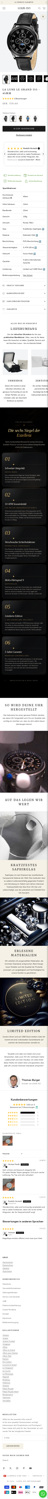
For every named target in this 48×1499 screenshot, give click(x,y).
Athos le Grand (9, 1350)
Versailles (7, 1400)
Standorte (7, 1284)
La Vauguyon (8, 1368)
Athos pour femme (10, 1353)
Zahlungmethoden (10, 1292)
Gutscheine (7, 1271)
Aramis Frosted (9, 1341)
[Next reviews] (43, 154)
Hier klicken (28, 275)
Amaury (6, 1335)
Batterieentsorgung (10, 1322)
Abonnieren (13, 1446)
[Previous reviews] (4, 154)
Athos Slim (7, 1356)
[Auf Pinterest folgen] (24, 1468)
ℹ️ (43, 229)
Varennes (6, 1397)
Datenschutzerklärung (12, 1305)
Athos (5, 1347)
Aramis (5, 1338)
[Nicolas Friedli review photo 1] (9, 1184)
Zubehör (6, 1268)
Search (5, 1460)
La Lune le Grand (10, 1365)
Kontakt (6, 1314)
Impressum (7, 1318)
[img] (8, 1161)
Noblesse (6, 1383)
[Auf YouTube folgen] (30, 1468)
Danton (6, 1359)
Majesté (6, 1377)
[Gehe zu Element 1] (6, 79)
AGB (4, 1301)
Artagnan (6, 1344)
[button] (8, 98)
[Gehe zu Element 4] (30, 78)
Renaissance (8, 1394)
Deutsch (37, 1476)
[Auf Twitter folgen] (10, 1468)
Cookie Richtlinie (9, 1309)
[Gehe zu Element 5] (38, 78)
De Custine (7, 1362)
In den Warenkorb (23, 129)
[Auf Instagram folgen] (17, 1468)
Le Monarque (8, 1374)
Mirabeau (6, 1380)
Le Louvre (6, 1371)
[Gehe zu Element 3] (22, 78)
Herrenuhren (8, 1262)
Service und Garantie (11, 1297)
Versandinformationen (12, 1288)
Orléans (6, 1386)
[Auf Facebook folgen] (4, 1468)
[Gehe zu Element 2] (14, 78)
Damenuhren (8, 1265)
